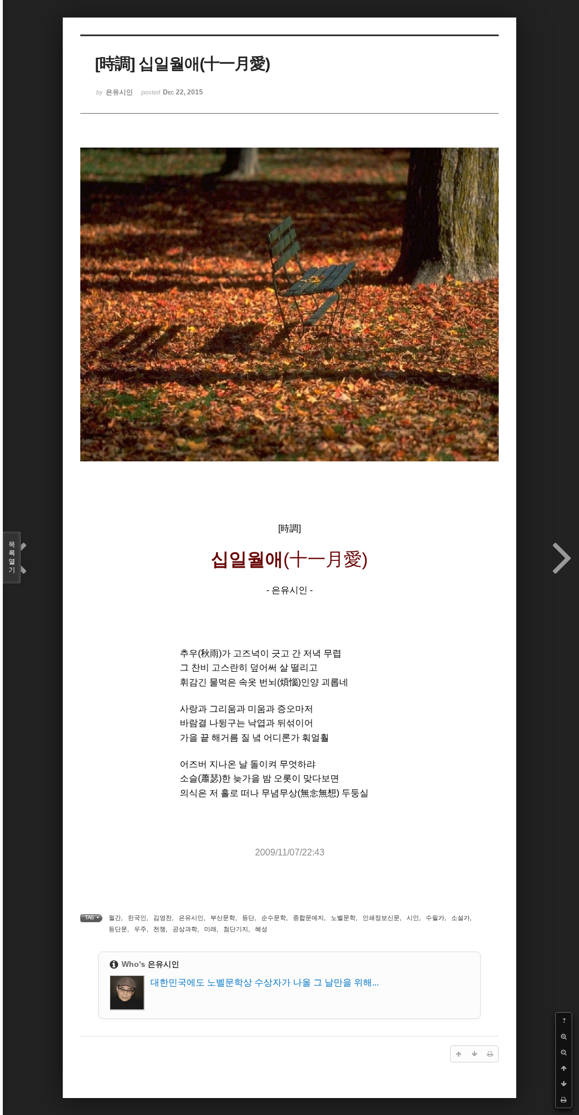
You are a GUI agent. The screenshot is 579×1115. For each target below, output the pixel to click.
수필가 (435, 917)
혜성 (261, 929)
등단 (248, 917)
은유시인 (191, 917)
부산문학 (222, 917)
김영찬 (162, 917)
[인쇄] (564, 1100)
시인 (413, 917)
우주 (140, 929)
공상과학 (184, 929)
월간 (115, 917)
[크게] (564, 1036)
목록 (11, 557)
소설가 (460, 917)
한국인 (137, 917)
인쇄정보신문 (381, 917)
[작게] (564, 1052)
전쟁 (159, 929)
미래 (210, 929)
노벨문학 (343, 917)
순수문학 (273, 917)
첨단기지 (235, 929)
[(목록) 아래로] (564, 1084)
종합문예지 (308, 917)
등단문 (118, 929)
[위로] (564, 1068)
